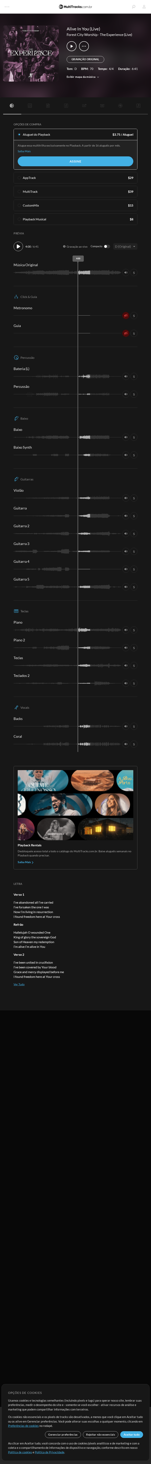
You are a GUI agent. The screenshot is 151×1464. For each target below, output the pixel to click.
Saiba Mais (24, 151)
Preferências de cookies (23, 1425)
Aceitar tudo (132, 1434)
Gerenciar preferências (62, 1434)
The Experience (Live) (116, 34)
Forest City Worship (82, 34)
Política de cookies (20, 1452)
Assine (75, 161)
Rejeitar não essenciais (100, 1434)
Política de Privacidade (49, 1452)
